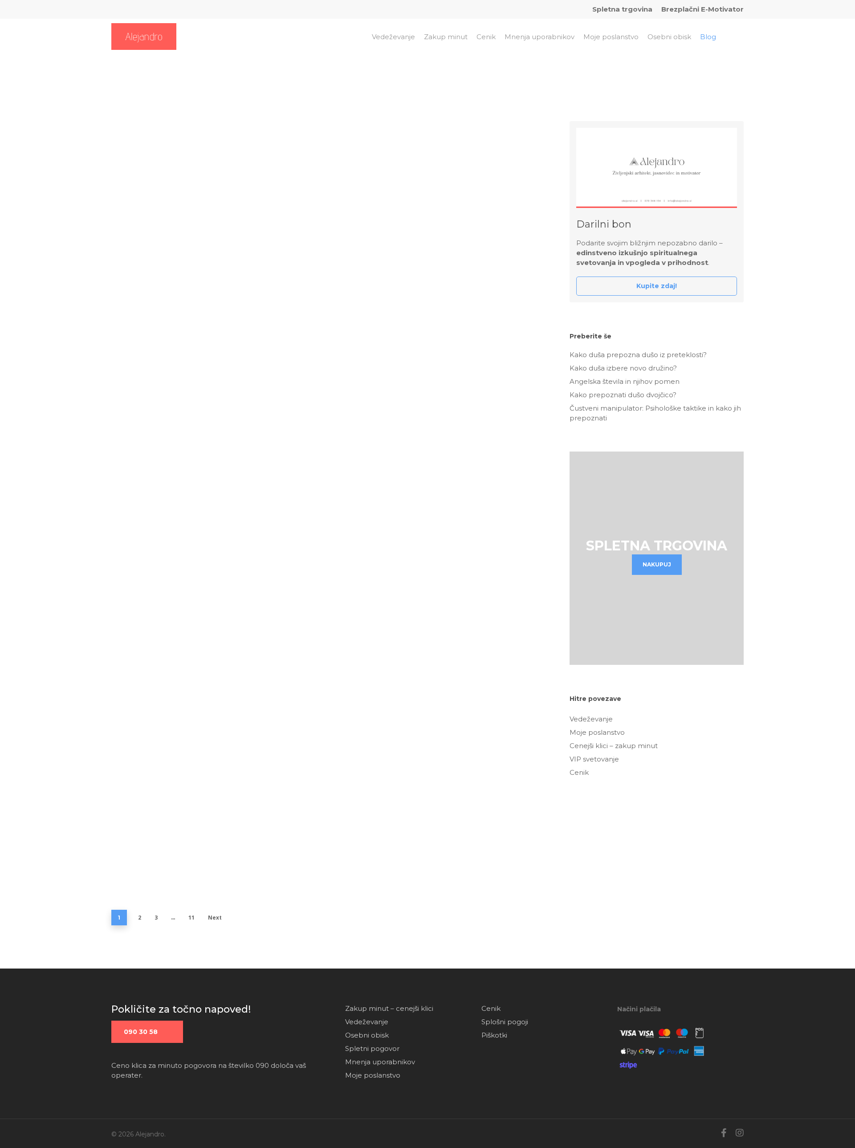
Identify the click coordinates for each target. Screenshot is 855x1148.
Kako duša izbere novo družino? (191, 293)
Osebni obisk (367, 1035)
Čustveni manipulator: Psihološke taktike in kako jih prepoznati (655, 413)
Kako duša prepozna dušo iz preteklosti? (212, 212)
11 (191, 917)
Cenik (579, 772)
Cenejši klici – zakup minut (614, 745)
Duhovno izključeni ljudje (177, 705)
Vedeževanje (591, 719)
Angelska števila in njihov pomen (195, 384)
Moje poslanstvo (597, 732)
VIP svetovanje (594, 759)
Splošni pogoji (504, 1022)
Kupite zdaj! (656, 286)
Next (215, 917)
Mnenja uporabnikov (380, 1062)
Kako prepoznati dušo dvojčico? (192, 475)
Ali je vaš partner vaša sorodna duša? (203, 767)
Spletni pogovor (372, 1048)
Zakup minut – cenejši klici (389, 1008)
